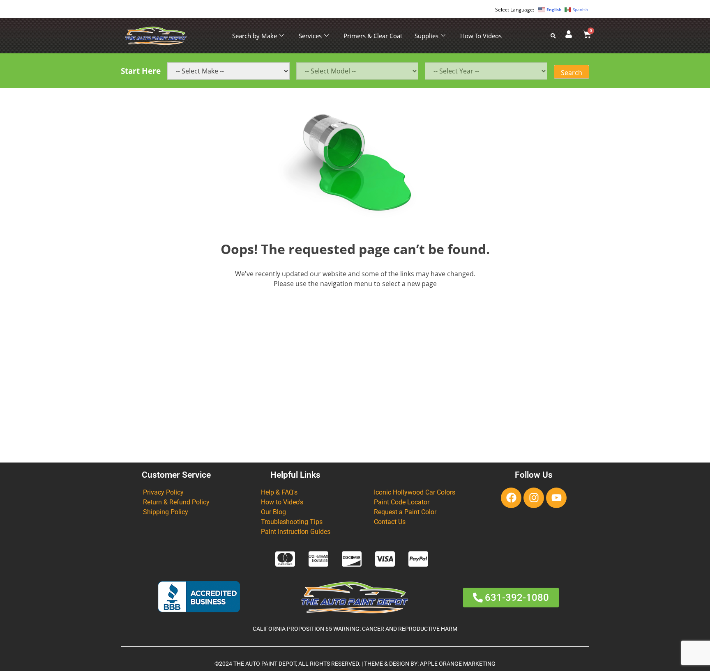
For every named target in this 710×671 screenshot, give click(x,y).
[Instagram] (533, 498)
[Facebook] (511, 498)
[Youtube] (556, 498)
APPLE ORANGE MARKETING (458, 663)
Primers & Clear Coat (372, 36)
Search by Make (254, 36)
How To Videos (481, 36)
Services (310, 36)
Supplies (426, 36)
